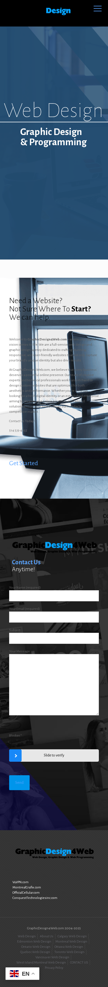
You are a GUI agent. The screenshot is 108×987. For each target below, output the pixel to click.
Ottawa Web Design (69, 947)
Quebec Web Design (35, 952)
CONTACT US (79, 962)
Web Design (27, 936)
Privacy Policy (54, 968)
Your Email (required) (24, 609)
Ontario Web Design (35, 947)
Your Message (19, 651)
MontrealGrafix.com (26, 887)
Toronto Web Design (69, 952)
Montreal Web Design (71, 941)
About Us (46, 936)
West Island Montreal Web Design (41, 962)
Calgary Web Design (72, 936)
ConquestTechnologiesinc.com (34, 898)
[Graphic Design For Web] (54, 13)
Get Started (23, 463)
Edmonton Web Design (34, 941)
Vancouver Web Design (52, 957)
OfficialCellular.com (26, 893)
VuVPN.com (20, 882)
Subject (14, 630)
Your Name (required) (25, 587)
